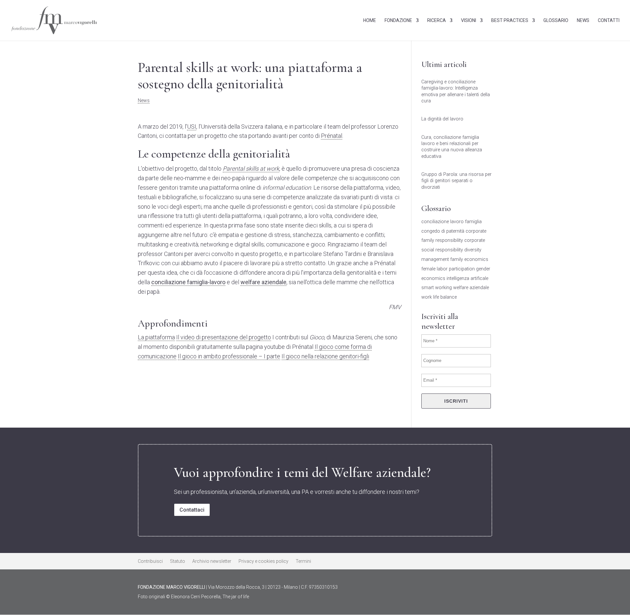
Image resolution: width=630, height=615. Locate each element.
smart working (436, 287)
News (583, 20)
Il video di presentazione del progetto (223, 337)
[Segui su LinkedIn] (437, 588)
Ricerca (436, 20)
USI (191, 126)
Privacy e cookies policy (263, 561)
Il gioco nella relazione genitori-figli (325, 356)
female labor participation (448, 269)
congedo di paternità (442, 231)
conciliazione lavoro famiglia (451, 221)
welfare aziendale (471, 287)
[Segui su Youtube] (470, 588)
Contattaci (191, 510)
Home (369, 20)
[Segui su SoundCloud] (486, 588)
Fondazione (398, 20)
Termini (303, 561)
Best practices (509, 20)
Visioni (468, 20)
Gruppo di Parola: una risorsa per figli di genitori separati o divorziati (456, 181)
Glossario (555, 20)
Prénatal (331, 135)
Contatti (609, 20)
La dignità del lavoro (442, 119)
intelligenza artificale (467, 278)
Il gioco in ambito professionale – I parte (229, 356)
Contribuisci (150, 561)
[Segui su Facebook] (453, 588)
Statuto (177, 561)
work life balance (439, 297)
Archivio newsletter (211, 561)
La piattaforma (156, 337)
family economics (469, 259)
